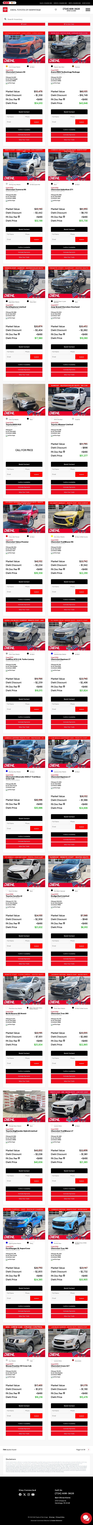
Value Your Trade (24, 140)
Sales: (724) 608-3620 (46, 3)
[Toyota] (5, 9)
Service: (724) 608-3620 (60, 3)
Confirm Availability (24, 130)
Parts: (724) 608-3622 (75, 3)
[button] (43, 47)
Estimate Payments (24, 135)
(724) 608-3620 (71, 9)
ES (14, 3)
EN (7, 3)
